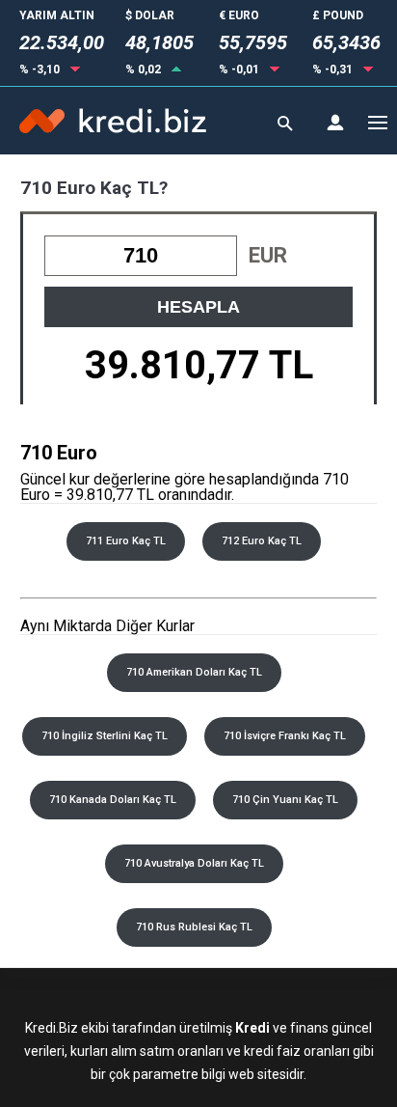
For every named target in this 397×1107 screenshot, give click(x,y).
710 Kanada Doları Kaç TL (112, 799)
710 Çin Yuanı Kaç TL (285, 799)
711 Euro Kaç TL (126, 541)
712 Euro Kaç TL (262, 541)
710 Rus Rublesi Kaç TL (194, 927)
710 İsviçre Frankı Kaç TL (285, 736)
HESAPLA (198, 307)
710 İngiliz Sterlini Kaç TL (104, 736)
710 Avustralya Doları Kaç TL (194, 863)
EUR (268, 255)
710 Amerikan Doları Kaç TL (194, 672)
